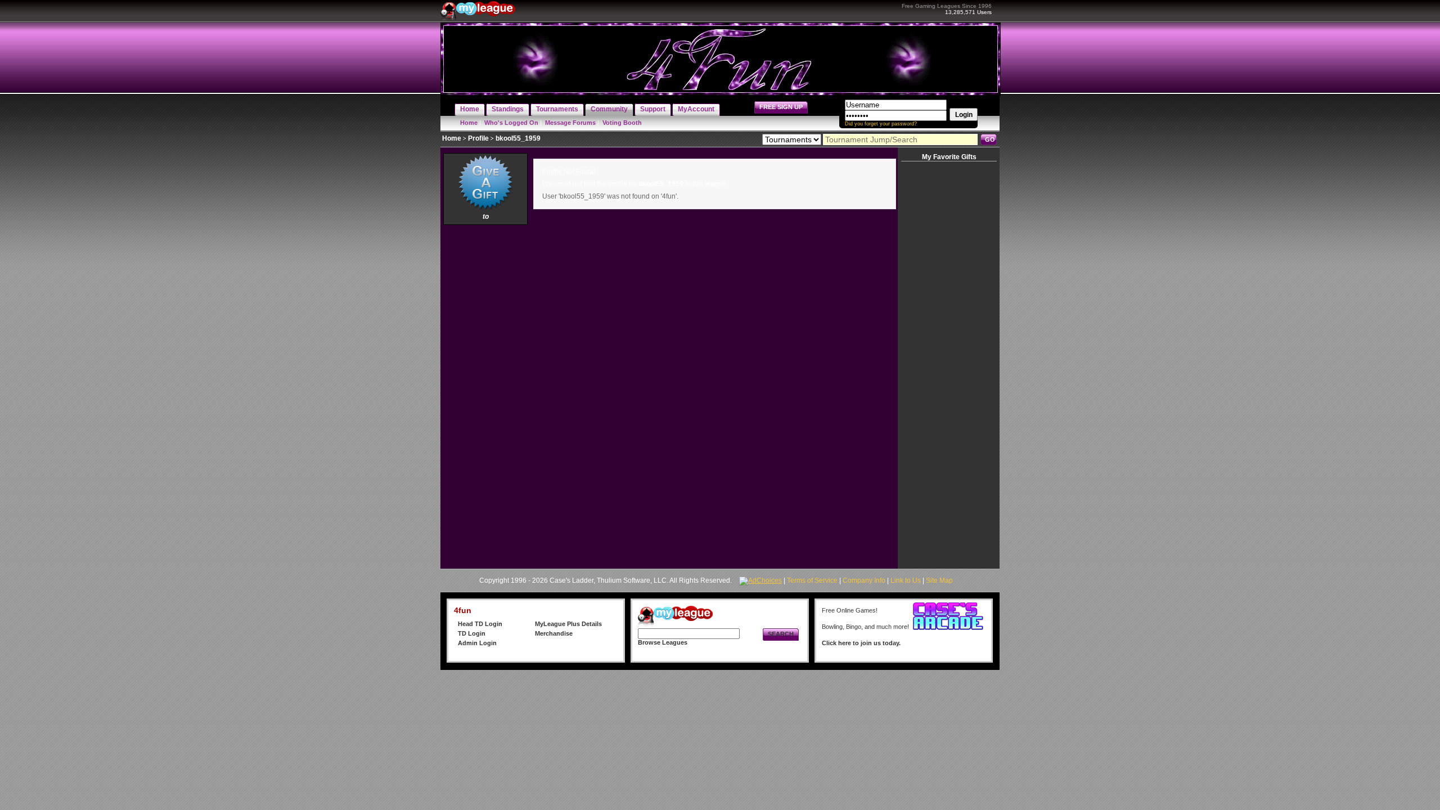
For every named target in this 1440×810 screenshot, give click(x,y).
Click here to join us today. (861, 643)
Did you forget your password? (881, 124)
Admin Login (477, 643)
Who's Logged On (511, 122)
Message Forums (570, 122)
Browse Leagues (662, 642)
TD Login (471, 633)
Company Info (864, 580)
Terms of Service (812, 580)
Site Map (939, 580)
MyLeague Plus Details (568, 623)
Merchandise (554, 633)
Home (469, 122)
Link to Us (905, 580)
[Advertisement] (485, 396)
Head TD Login (480, 623)
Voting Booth (622, 122)
